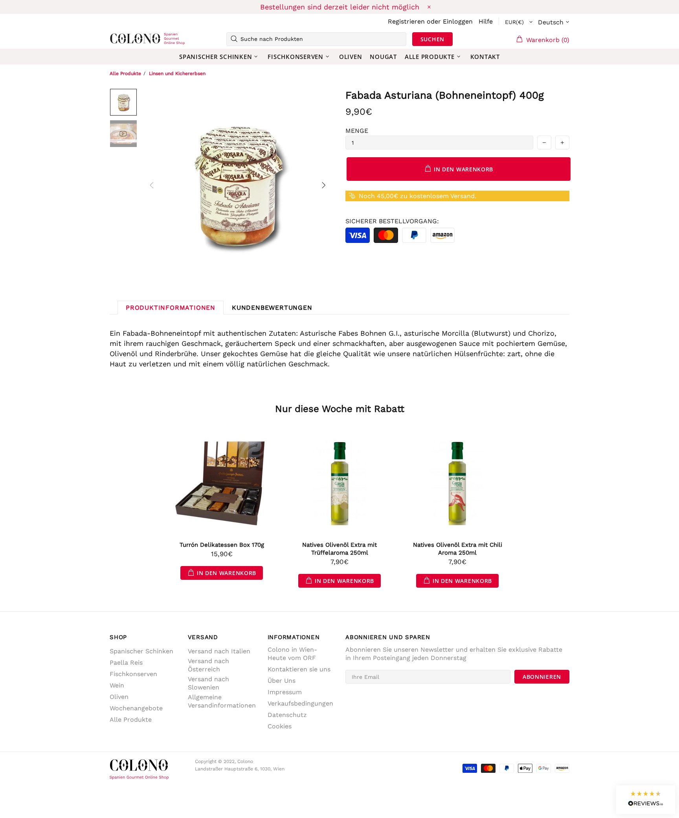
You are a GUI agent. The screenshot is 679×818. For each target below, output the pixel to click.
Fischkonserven (133, 674)
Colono (122, 39)
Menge (356, 130)
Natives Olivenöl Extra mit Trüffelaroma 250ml (339, 548)
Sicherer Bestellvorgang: (392, 221)
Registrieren (406, 21)
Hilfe (486, 21)
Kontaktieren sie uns (299, 669)
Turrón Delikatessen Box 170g (222, 544)
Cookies (280, 726)
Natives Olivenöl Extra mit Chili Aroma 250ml (457, 548)
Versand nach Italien (219, 651)
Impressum (285, 692)
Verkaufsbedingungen (300, 703)
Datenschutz (287, 715)
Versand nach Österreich (208, 665)
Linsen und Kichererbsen (177, 73)
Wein (117, 685)
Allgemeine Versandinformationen (222, 701)
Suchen (432, 39)
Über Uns (281, 680)
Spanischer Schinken (141, 651)
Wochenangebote (136, 708)
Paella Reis (126, 662)
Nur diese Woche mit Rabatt (339, 408)
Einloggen (458, 21)
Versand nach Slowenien (208, 683)
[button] (645, 799)
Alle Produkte (125, 73)
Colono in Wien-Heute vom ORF (292, 654)
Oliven (119, 696)
